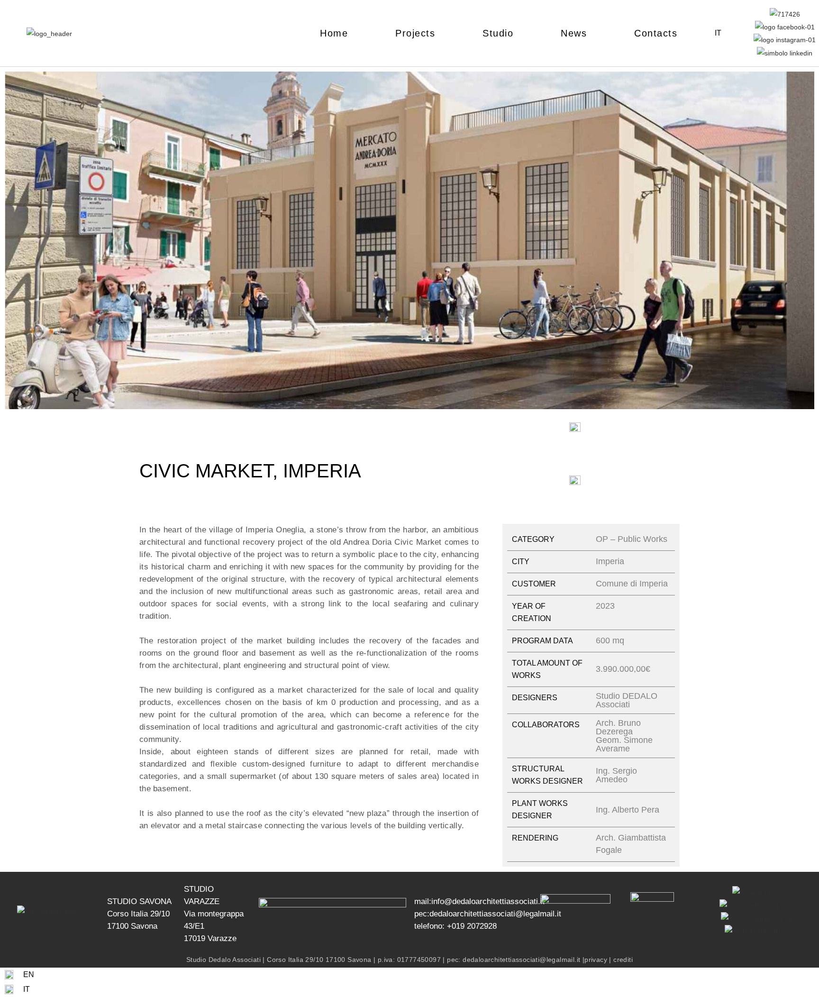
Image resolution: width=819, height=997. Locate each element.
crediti (623, 959)
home (334, 33)
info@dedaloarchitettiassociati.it (488, 901)
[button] (13, 242)
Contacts (655, 33)
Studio (497, 33)
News (574, 33)
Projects (415, 33)
